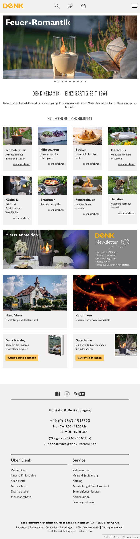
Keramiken (83, 315)
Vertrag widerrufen (112, 527)
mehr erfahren (21, 164)
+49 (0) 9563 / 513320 (70, 420)
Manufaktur (14, 315)
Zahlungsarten (82, 470)
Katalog (77, 480)
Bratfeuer (47, 200)
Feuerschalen (85, 200)
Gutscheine (83, 340)
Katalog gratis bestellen (22, 357)
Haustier (116, 199)
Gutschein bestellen (90, 357)
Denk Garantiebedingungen (62, 531)
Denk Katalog (15, 340)
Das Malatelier (20, 491)
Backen (80, 149)
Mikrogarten (49, 149)
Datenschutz (36, 527)
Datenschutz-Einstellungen (59, 527)
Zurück (4, 47)
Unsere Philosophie (23, 475)
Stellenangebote (21, 496)
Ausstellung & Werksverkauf (91, 486)
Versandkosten (131, 537)
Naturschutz (19, 486)
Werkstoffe (18, 480)
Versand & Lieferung (85, 475)
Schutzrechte (85, 531)
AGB (78, 527)
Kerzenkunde (81, 496)
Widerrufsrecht (91, 527)
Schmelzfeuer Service (86, 491)
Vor (135, 47)
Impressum (21, 527)
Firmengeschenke (84, 502)
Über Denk (21, 460)
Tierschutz (118, 150)
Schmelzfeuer (15, 150)
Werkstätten (19, 470)
